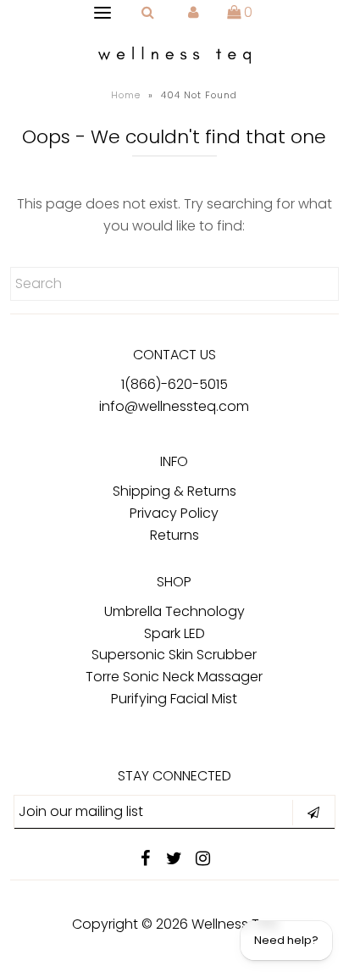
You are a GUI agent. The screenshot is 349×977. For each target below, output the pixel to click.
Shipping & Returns (174, 491)
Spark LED (174, 633)
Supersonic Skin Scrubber (174, 654)
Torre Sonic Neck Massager (174, 676)
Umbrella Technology (174, 611)
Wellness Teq (234, 924)
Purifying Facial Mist (174, 698)
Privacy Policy (174, 513)
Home (126, 95)
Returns (174, 535)
